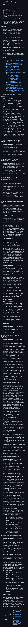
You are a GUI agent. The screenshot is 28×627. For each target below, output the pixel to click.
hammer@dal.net (7, 12)
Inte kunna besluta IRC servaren (16, 90)
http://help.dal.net (14, 23)
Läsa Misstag (14, 75)
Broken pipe (14, 79)
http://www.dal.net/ (17, 614)
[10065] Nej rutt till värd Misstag (15, 88)
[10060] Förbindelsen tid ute (14, 85)
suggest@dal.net (17, 622)
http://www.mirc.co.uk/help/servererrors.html (14, 601)
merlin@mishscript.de (8, 13)
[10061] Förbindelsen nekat (14, 87)
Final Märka (11, 91)
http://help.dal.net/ (17, 616)
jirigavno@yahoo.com (19, 8)
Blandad (13, 81)
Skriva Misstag (15, 76)
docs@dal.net (6, 21)
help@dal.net (16, 617)
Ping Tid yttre (14, 78)
